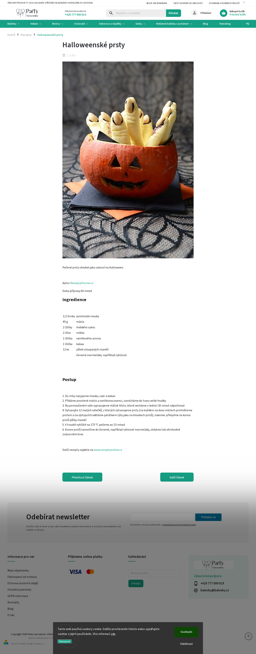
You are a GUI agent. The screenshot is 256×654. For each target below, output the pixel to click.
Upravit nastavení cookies (43, 638)
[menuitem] (16, 24)
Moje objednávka (157, 3)
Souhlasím (186, 632)
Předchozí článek (82, 477)
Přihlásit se (208, 517)
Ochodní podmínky (19, 590)
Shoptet (22, 643)
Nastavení (64, 641)
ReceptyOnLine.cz (81, 283)
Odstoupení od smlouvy (188, 3)
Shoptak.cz (39, 643)
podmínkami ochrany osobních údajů (179, 524)
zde (113, 634)
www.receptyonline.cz (108, 450)
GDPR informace (17, 596)
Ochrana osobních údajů (224, 3)
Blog (10, 609)
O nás (10, 615)
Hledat (173, 13)
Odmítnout (186, 644)
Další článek (177, 477)
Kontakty (13, 602)
